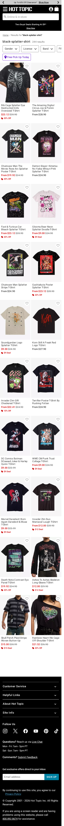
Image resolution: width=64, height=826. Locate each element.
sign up (52, 777)
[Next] (58, 2)
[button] (4, 9)
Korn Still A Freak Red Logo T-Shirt (44, 344)
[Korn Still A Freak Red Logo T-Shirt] (46, 320)
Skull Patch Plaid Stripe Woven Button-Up (14, 639)
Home (6, 35)
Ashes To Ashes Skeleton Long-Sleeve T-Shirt (46, 581)
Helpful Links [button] (11, 695)
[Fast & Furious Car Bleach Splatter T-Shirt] (15, 204)
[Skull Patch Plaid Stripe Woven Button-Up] (15, 615)
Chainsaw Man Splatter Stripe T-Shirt (14, 286)
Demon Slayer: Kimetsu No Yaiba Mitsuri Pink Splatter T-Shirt (45, 169)
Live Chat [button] (37, 741)
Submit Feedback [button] (28, 757)
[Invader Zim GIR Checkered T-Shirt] (15, 378)
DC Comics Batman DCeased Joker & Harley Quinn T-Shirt (14, 461)
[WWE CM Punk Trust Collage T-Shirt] (46, 436)
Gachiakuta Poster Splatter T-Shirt (42, 286)
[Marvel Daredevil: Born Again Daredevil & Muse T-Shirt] (15, 496)
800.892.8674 (10, 818)
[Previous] (3, 2)
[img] (5, 731)
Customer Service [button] (14, 686)
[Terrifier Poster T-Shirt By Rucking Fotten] (46, 378)
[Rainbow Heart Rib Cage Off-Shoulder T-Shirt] (46, 615)
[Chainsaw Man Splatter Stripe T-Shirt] (15, 262)
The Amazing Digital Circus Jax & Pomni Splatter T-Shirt (43, 108)
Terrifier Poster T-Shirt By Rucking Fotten (46, 402)
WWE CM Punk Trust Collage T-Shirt (43, 460)
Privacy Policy (13, 794)
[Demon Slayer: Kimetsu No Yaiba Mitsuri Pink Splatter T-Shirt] (46, 143)
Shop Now (44, 2)
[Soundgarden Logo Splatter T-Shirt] (15, 320)
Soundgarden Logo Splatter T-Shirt (11, 344)
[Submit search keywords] (5, 16)
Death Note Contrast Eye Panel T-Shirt (15, 581)
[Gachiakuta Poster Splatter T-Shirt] (46, 262)
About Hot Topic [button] (13, 703)
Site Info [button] (8, 712)
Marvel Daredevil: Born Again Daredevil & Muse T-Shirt (14, 522)
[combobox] (31, 16)
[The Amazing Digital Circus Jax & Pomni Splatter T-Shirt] (46, 83)
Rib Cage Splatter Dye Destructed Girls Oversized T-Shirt (13, 108)
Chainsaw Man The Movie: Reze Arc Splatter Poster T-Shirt (14, 169)
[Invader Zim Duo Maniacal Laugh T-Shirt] (46, 496)
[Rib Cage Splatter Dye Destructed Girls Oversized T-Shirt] (15, 83)
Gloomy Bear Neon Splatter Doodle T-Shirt (44, 228)
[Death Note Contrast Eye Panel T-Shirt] (15, 557)
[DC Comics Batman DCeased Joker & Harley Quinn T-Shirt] (15, 436)
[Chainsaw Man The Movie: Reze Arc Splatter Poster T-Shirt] (15, 143)
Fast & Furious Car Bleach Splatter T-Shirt (13, 228)
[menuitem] (56, 9)
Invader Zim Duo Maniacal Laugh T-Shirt (45, 520)
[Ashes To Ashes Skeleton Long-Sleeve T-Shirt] (46, 557)
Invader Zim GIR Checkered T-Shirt (10, 402)
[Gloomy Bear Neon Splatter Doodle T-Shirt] (46, 204)
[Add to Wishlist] (27, 66)
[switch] (17, 57)
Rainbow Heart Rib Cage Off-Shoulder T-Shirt (45, 639)
